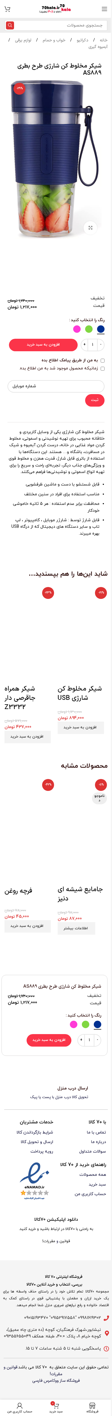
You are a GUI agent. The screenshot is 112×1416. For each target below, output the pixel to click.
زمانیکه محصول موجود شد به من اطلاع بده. (59, 368)
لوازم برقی (22, 40)
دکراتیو (82, 40)
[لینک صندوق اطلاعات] (56, 1093)
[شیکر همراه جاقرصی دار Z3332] (29, 610)
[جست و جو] (10, 25)
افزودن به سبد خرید (43, 344)
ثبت (95, 400)
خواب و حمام (53, 40)
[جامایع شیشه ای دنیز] (83, 803)
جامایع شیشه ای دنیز (80, 894)
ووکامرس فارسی (45, 1381)
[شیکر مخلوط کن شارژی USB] (83, 610)
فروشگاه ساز (70, 1381)
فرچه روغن (18, 891)
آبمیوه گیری (98, 47)
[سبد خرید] (7, 9)
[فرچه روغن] (29, 804)
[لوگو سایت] (56, 9)
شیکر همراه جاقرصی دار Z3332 (19, 698)
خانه (103, 40)
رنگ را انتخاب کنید (88, 320)
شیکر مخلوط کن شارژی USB (80, 693)
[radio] (101, 329)
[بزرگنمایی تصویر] (90, 228)
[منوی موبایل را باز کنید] (105, 9)
